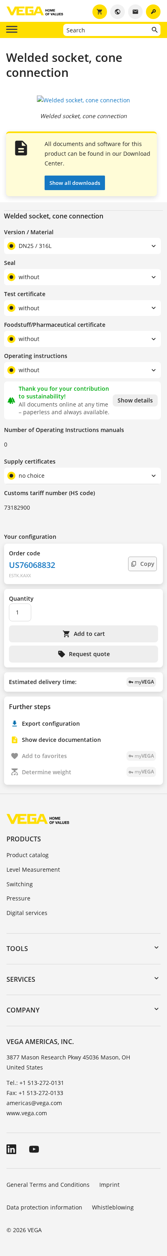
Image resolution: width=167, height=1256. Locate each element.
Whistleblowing (113, 1207)
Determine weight (88, 772)
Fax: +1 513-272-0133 (34, 1093)
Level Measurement (33, 869)
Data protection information (44, 1207)
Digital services (26, 913)
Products (23, 839)
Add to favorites (88, 756)
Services (20, 979)
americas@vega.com (34, 1103)
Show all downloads (74, 182)
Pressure (18, 898)
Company (22, 1010)
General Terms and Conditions (48, 1184)
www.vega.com (26, 1113)
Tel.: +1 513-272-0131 (35, 1083)
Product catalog (27, 855)
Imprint (109, 1184)
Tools (17, 948)
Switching (19, 884)
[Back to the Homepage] (37, 818)
